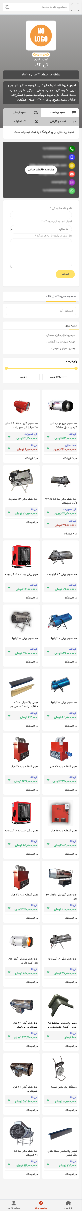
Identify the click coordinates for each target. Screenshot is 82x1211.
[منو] (75, 7)
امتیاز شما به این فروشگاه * (56, 222)
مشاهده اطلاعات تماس (41, 170)
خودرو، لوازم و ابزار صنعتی (60, 335)
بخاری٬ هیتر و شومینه (63, 348)
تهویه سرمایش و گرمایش (61, 342)
